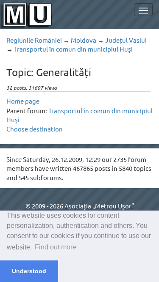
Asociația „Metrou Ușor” (99, 206)
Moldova (83, 40)
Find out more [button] (55, 247)
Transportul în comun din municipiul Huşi (73, 49)
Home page (22, 101)
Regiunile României (34, 40)
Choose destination (34, 129)
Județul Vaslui (126, 40)
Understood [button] (29, 271)
